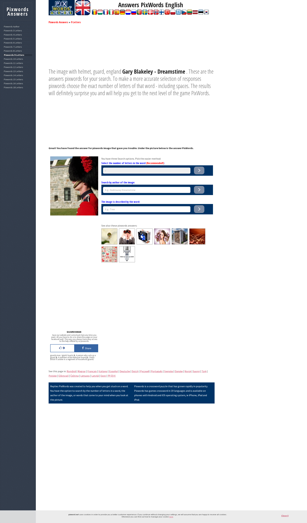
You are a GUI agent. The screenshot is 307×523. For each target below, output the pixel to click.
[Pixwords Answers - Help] (62, 14)
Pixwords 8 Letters (13, 51)
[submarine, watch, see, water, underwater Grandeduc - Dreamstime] (127, 261)
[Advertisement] (132, 45)
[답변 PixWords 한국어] (206, 13)
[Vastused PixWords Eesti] (200, 13)
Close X (284, 515)
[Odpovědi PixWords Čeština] (184, 13)
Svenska (168, 371)
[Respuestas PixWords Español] (116, 13)
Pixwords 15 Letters (13, 79)
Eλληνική (64, 375)
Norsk (188, 371)
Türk (203, 371)
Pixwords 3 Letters (13, 31)
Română (71, 371)
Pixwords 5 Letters (13, 39)
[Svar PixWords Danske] (150, 13)
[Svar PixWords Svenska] (144, 13)
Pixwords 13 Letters (13, 71)
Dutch (135, 371)
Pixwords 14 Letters (13, 75)
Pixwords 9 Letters (14, 55)
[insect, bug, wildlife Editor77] (109, 243)
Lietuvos (85, 375)
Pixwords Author (12, 27)
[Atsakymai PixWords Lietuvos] (189, 13)
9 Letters (76, 22)
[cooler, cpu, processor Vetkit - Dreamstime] (145, 243)
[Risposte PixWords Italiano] (111, 13)
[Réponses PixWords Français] (105, 13)
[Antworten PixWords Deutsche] (122, 13)
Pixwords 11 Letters (13, 63)
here (171, 517)
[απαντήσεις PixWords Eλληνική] (178, 13)
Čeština (74, 375)
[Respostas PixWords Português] (139, 13)
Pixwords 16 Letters (13, 83)
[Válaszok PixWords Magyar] (100, 13)
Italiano (102, 371)
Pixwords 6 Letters (13, 43)
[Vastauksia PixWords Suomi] (161, 13)
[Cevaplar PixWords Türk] (167, 13)
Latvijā (95, 375)
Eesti (103, 375)
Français (92, 371)
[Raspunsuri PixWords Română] (94, 13)
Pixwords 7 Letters (13, 47)
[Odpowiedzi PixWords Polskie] (172, 13)
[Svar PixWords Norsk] (156, 13)
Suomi (196, 371)
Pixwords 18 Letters (13, 87)
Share (87, 348)
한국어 (112, 375)
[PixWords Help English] (83, 14)
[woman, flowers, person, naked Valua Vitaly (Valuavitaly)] (162, 243)
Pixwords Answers (58, 22)
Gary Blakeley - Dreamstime (153, 71)
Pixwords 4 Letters (13, 35)
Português (156, 371)
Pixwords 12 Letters (13, 67)
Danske (179, 371)
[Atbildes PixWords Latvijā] (195, 13)
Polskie (53, 375)
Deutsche (125, 371)
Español (113, 371)
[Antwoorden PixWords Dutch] (128, 13)
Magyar (82, 371)
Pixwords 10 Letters (13, 59)
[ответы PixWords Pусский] (133, 13)
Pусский (144, 371)
